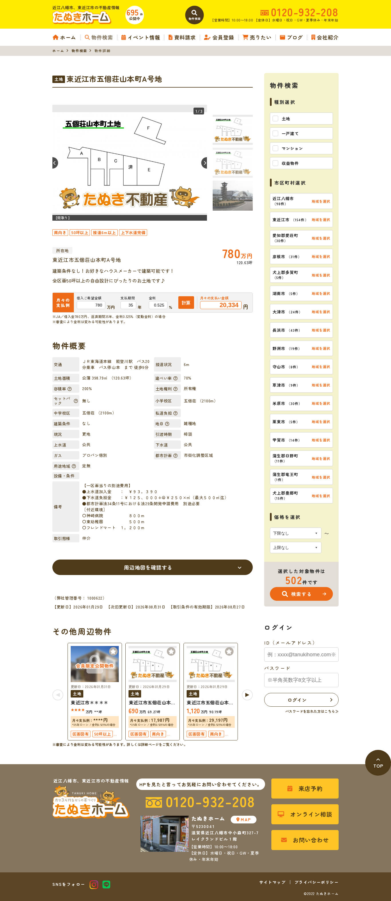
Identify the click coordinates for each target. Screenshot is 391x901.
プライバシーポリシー (317, 882)
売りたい (260, 37)
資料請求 (185, 37)
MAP (246, 819)
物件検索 (102, 37)
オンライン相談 (311, 814)
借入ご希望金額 (89, 298)
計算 (186, 302)
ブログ (295, 37)
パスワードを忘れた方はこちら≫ (312, 711)
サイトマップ (272, 882)
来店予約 (311, 788)
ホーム (68, 37)
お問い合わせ (311, 840)
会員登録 (223, 37)
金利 (152, 298)
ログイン (297, 699)
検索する (301, 593)
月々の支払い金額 (214, 298)
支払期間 (128, 298)
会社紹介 (328, 37)
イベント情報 (144, 37)
